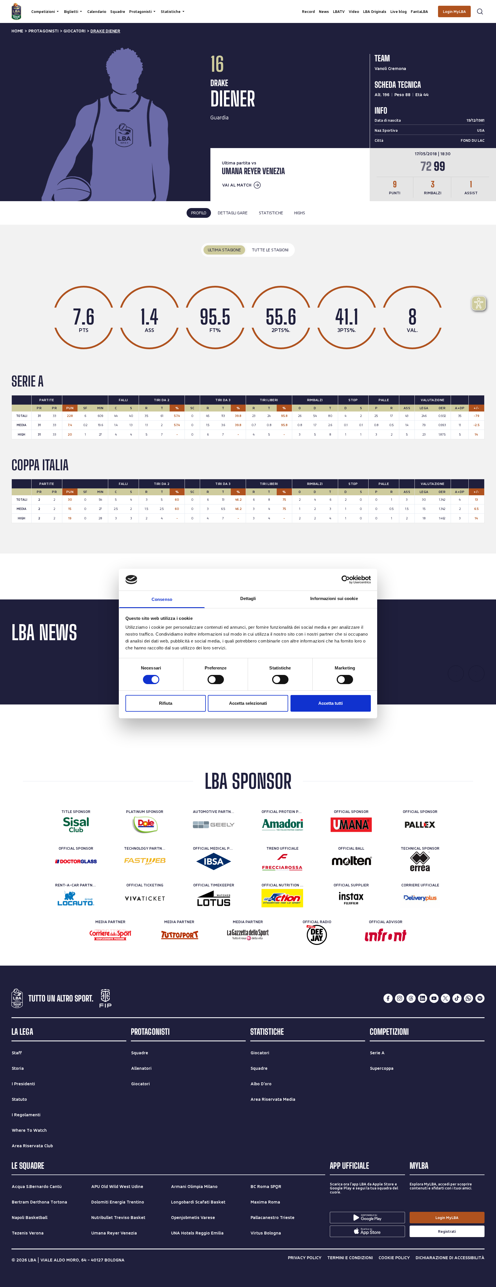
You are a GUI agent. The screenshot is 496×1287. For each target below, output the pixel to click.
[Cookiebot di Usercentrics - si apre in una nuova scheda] (346, 579)
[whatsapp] (468, 998)
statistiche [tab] (271, 213)
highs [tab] (299, 213)
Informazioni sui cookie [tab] (334, 598)
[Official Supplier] (351, 898)
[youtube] (434, 998)
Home (17, 31)
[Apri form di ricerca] (480, 11)
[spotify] (480, 998)
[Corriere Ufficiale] (420, 898)
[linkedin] (422, 998)
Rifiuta (165, 703)
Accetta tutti (330, 703)
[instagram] (399, 998)
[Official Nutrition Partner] (282, 898)
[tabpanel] (248, 389)
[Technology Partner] (145, 861)
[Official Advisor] (385, 935)
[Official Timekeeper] (214, 898)
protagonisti (43, 31)
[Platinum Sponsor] (145, 825)
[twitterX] (445, 998)
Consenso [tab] (162, 599)
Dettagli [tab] (248, 598)
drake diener (105, 31)
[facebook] (388, 998)
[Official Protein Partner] (282, 825)
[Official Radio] (317, 935)
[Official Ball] (351, 861)
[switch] (216, 679)
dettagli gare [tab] (232, 213)
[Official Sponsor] (351, 825)
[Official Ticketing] (145, 898)
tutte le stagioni (270, 250)
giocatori (74, 31)
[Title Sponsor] (76, 825)
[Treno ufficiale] (282, 861)
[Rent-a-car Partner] (76, 898)
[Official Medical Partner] (214, 861)
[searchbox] (248, 7)
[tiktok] (457, 998)
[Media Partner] (110, 935)
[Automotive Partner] (214, 825)
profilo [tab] (199, 213)
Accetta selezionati (248, 703)
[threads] (411, 998)
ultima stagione (224, 250)
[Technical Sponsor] (420, 861)
